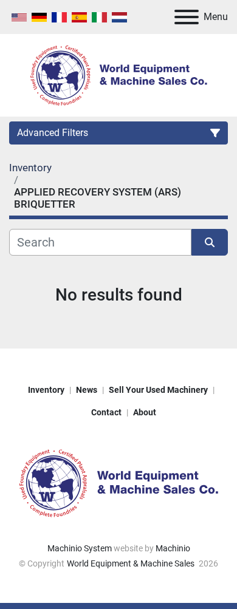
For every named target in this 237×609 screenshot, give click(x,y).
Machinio (173, 548)
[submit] (209, 242)
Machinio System (79, 548)
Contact (106, 412)
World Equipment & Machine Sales (131, 563)
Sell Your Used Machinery (158, 390)
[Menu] (186, 17)
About (144, 412)
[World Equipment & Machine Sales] (118, 482)
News (86, 390)
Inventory (46, 390)
